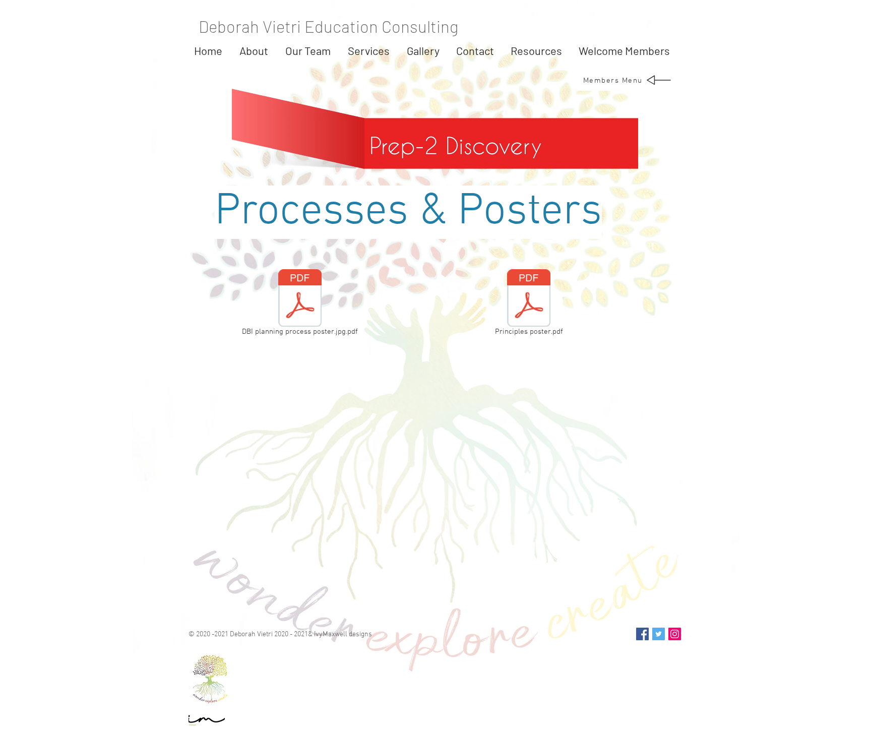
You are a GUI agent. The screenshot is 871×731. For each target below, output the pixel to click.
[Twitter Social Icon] (658, 634)
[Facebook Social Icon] (642, 634)
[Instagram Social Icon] (674, 634)
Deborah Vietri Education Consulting (328, 26)
